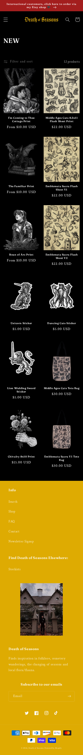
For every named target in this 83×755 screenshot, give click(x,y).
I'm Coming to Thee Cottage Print (21, 119)
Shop (12, 511)
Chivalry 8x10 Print (21, 456)
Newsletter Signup (21, 541)
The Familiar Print (21, 186)
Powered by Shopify (53, 748)
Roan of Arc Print (21, 254)
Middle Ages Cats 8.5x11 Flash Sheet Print (62, 119)
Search (13, 502)
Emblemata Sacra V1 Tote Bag (61, 458)
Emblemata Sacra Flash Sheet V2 (62, 256)
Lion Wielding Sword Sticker (21, 390)
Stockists (15, 569)
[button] (5, 19)
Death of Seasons (36, 748)
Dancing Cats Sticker (61, 323)
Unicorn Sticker (21, 323)
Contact (14, 531)
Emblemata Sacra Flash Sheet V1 (62, 188)
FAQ (12, 521)
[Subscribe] (69, 696)
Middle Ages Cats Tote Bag (62, 388)
